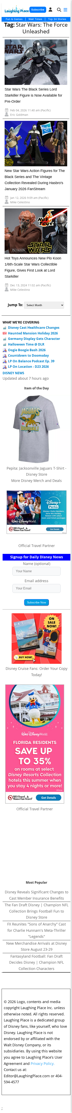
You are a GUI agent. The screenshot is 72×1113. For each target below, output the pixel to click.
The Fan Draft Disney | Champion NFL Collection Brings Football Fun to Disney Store (36, 911)
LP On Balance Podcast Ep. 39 (31, 361)
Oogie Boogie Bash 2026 (27, 350)
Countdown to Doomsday (28, 355)
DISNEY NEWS (13, 373)
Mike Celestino (20, 202)
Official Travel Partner (36, 545)
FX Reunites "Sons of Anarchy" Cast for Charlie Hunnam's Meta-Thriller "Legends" (36, 930)
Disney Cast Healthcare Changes (33, 327)
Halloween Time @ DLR (26, 344)
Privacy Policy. (43, 1063)
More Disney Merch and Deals (36, 480)
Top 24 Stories (57, 19)
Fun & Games (14, 19)
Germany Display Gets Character (34, 338)
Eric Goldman (19, 115)
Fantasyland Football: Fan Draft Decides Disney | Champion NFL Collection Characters (36, 962)
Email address (36, 580)
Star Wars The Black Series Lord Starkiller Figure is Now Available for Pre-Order (33, 95)
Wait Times (35, 19)
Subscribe (37, 9)
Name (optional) (36, 563)
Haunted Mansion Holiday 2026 (33, 333)
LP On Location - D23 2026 (28, 366)
